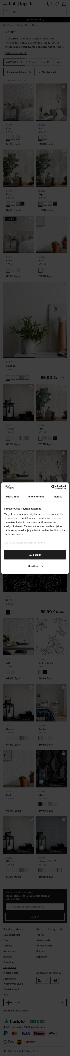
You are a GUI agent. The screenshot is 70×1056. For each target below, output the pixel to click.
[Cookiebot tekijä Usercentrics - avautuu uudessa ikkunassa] (51, 487)
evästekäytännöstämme (30, 542)
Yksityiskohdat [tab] (35, 496)
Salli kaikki (35, 554)
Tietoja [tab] (58, 496)
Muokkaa (33, 565)
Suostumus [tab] (12, 496)
